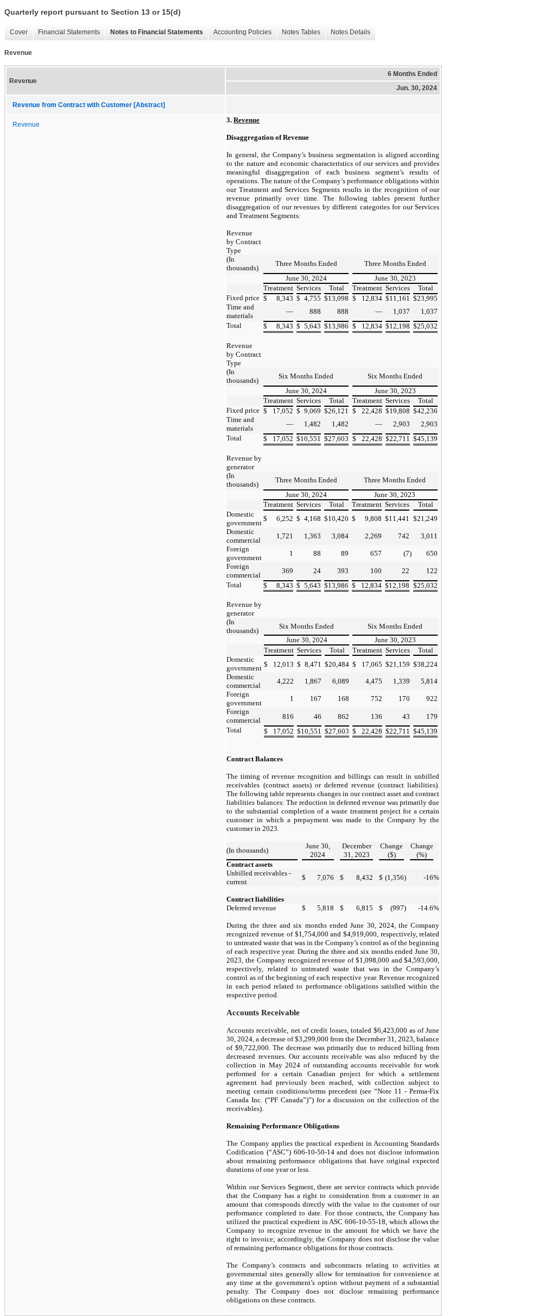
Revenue (26, 124)
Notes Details (347, 32)
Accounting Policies (239, 32)
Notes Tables (298, 32)
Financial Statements (66, 32)
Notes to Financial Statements (154, 32)
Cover (16, 32)
